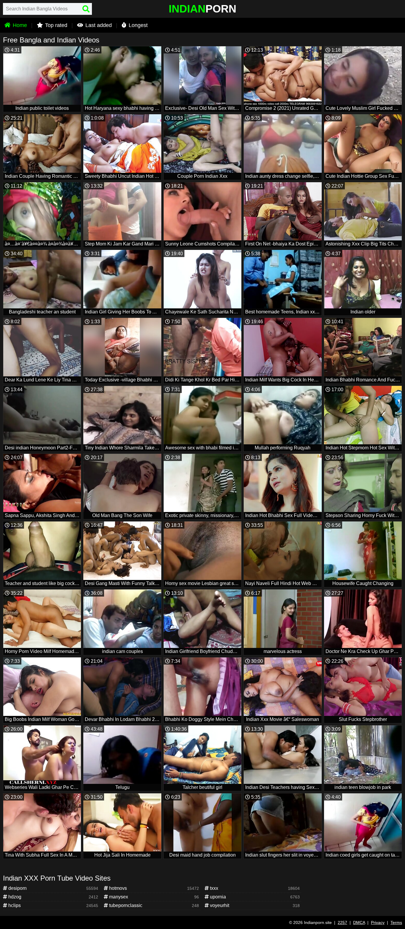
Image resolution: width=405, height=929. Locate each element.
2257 (342, 922)
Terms (396, 922)
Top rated (55, 25)
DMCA (359, 922)
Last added (98, 25)
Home (19, 25)
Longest (137, 25)
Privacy (378, 922)
